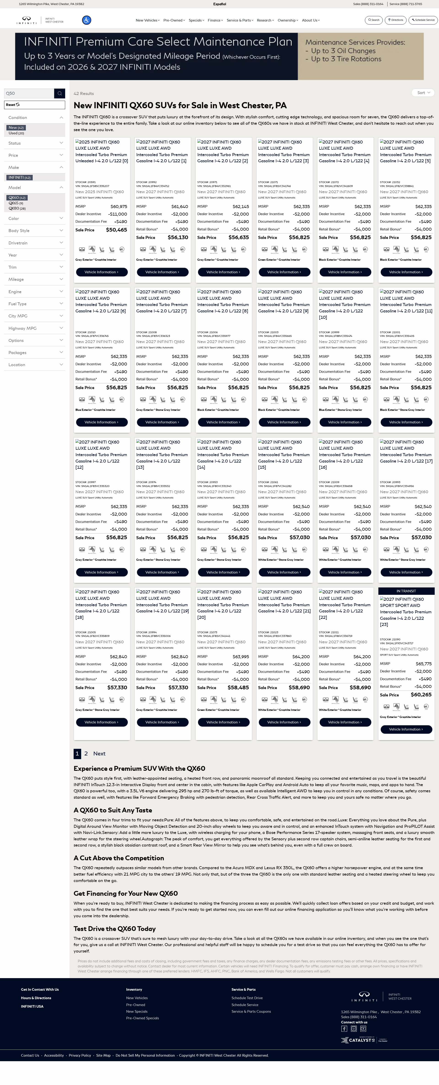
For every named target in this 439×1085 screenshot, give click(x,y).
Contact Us (30, 1055)
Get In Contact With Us (40, 990)
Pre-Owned (135, 1005)
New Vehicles (137, 998)
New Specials (136, 1011)
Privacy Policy (80, 1055)
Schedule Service (245, 1005)
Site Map (104, 1055)
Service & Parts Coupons (251, 1011)
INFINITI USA (32, 1006)
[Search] (59, 93)
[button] (86, 20)
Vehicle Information (100, 272)
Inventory (134, 990)
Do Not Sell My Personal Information (146, 1055)
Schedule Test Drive (247, 998)
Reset (11, 105)
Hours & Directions (36, 998)
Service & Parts (244, 990)
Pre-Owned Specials (142, 1018)
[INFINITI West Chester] (40, 19)
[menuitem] (35, 127)
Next (99, 753)
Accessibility (54, 1055)
